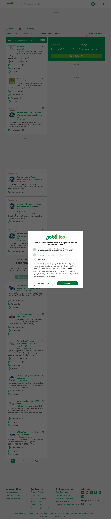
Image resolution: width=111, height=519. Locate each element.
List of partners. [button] (70, 268)
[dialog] (55, 259)
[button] (55, 259)
